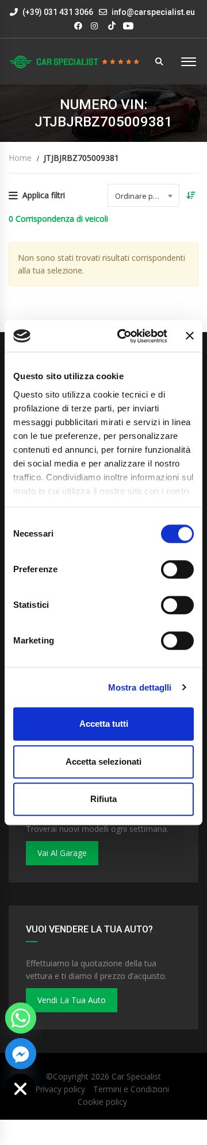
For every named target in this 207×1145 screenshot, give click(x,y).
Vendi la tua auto (71, 999)
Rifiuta (103, 799)
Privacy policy (60, 1089)
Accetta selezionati (103, 761)
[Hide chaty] (20, 1089)
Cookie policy (102, 1101)
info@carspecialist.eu (153, 12)
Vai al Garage (62, 852)
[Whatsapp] (20, 1018)
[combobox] (143, 195)
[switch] (177, 569)
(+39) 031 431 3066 (57, 12)
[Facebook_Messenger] (20, 1053)
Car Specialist (136, 1076)
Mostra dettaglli (140, 687)
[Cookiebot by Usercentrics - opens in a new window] (123, 336)
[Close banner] (190, 336)
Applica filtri (43, 195)
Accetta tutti (103, 723)
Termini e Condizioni (131, 1089)
